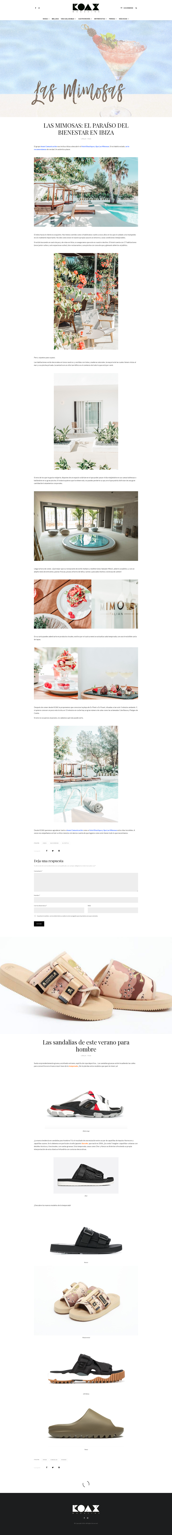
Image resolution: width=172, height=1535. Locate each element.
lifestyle (66, 843)
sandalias (54, 1459)
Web (89, 906)
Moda (45, 19)
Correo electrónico (40, 906)
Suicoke (85, 1143)
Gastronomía (84, 19)
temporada (73, 1066)
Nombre (37, 895)
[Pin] (59, 851)
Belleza (55, 19)
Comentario (38, 871)
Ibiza (45, 843)
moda (45, 1459)
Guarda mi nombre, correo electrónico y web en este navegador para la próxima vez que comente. (67, 916)
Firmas (112, 19)
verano (64, 1459)
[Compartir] (46, 851)
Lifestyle (83, 139)
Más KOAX (123, 19)
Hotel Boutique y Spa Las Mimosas (95, 146)
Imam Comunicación (49, 146)
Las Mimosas (55, 843)
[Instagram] (39, 8)
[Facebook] (35, 8)
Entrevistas (99, 19)
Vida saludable (67, 19)
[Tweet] (53, 851)
